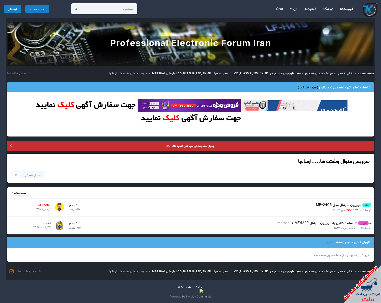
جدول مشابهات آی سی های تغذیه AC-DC (190, 146)
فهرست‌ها (346, 9)
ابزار (294, 9)
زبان (200, 286)
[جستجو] (76, 8)
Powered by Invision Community (190, 296)
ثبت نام (12, 9)
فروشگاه (328, 9)
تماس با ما (184, 286)
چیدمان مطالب (20, 192)
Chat (279, 9)
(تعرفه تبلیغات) (308, 87)
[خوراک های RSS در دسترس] (11, 271)
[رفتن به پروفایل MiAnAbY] (59, 207)
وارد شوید (38, 9)
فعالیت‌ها (310, 9)
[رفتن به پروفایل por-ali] (59, 225)
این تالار (91, 8)
